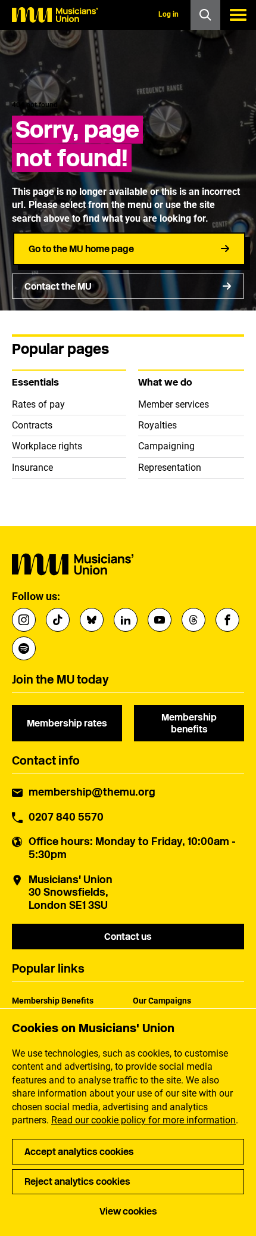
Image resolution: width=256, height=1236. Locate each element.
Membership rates (67, 723)
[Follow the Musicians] (24, 620)
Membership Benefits (52, 1000)
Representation (169, 467)
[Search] (205, 15)
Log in (168, 14)
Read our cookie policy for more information (143, 1120)
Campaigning (166, 446)
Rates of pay (38, 404)
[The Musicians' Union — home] (55, 15)
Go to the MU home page (81, 248)
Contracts (32, 425)
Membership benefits (189, 723)
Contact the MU (58, 286)
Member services (173, 404)
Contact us (128, 936)
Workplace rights (47, 446)
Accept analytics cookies (79, 1151)
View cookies (128, 1211)
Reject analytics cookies (77, 1181)
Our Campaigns (162, 1000)
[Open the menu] (238, 15)
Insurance (32, 467)
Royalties (157, 425)
